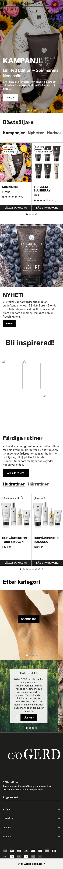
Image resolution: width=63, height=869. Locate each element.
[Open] (4, 11)
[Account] (50, 11)
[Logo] (31, 11)
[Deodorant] (29, 625)
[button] (31, 863)
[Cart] (58, 11)
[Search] (12, 11)
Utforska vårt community (33, 3)
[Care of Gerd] (31, 754)
